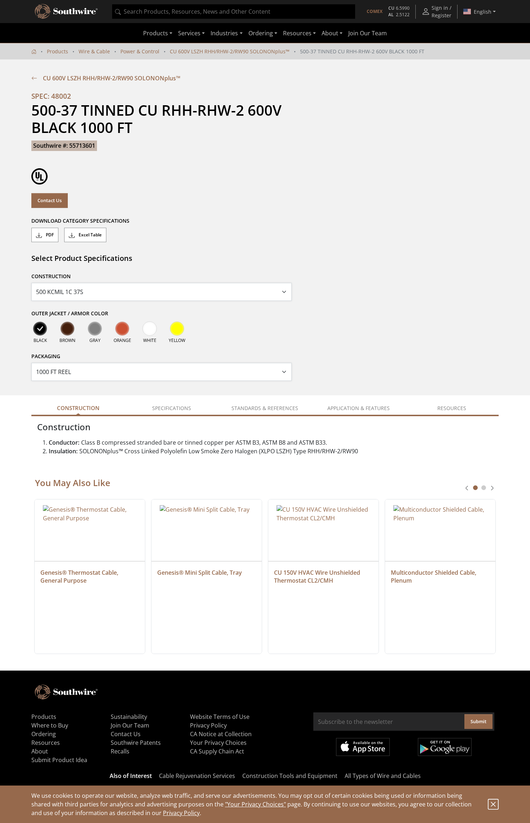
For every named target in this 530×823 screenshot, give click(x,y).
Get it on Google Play (445, 747)
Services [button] (189, 33)
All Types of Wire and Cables (383, 776)
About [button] (330, 33)
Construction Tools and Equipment (289, 776)
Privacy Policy (181, 813)
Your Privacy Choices (218, 743)
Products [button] (155, 33)
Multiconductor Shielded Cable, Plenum (434, 576)
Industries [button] (224, 33)
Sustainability (129, 717)
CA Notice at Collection (221, 734)
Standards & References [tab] (264, 408)
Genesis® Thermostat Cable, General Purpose (80, 576)
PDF (49, 235)
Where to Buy (49, 725)
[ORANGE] (122, 328)
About (39, 751)
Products (57, 51)
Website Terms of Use (219, 717)
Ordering (43, 734)
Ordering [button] (260, 33)
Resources (45, 743)
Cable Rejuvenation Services (197, 776)
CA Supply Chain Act (217, 751)
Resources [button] (297, 33)
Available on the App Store (363, 747)
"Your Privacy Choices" (255, 804)
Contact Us (49, 200)
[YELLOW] (177, 328)
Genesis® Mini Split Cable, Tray (199, 573)
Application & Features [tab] (358, 408)
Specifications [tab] (171, 408)
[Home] (33, 51)
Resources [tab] (451, 408)
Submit (478, 721)
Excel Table (90, 235)
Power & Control (139, 51)
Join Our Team (367, 33)
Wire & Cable (94, 51)
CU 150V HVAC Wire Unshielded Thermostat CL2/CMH (318, 576)
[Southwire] (66, 11)
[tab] (475, 487)
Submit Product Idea (59, 760)
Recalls (120, 751)
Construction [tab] (78, 408)
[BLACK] (40, 328)
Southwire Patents (136, 743)
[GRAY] (94, 328)
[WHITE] (149, 328)
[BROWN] (67, 328)
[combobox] (233, 11)
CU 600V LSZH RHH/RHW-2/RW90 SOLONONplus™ (230, 51)
